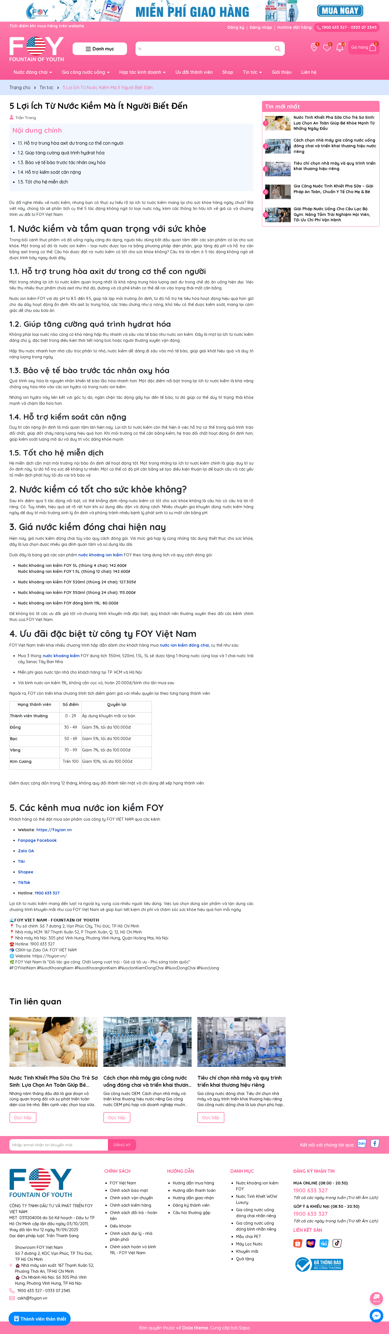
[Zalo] (362, 1143)
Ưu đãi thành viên (194, 72)
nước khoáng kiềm (61, 655)
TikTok (24, 882)
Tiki (21, 861)
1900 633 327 (47, 893)
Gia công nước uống (84, 72)
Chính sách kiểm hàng (130, 1205)
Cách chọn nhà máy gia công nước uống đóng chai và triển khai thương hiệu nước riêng (335, 146)
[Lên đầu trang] (376, 1282)
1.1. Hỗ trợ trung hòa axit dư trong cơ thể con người (70, 143)
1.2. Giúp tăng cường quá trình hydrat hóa (61, 153)
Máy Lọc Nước (249, 1244)
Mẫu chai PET (248, 1236)
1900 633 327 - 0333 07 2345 (349, 27)
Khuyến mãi (247, 1251)
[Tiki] (324, 1243)
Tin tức (251, 72)
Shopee (25, 872)
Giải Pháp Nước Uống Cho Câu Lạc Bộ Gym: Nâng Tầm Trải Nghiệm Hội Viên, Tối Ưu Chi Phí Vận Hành (332, 214)
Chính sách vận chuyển (131, 1197)
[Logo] (36, 48)
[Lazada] (311, 1243)
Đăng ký (236, 27)
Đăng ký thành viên (191, 1205)
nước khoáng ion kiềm (100, 554)
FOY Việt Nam (123, 1183)
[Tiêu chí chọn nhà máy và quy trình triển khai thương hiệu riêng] (278, 168)
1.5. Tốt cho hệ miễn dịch (43, 182)
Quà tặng (245, 1258)
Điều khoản (120, 1226)
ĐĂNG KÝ (122, 1144)
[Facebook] (375, 1143)
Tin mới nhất (282, 106)
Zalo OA (26, 850)
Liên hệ (308, 72)
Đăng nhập (261, 27)
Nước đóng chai (31, 72)
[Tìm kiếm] (277, 48)
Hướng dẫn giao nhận (193, 1197)
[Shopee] (297, 1243)
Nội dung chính (37, 130)
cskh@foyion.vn (32, 1298)
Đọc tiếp (23, 1117)
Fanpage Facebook (37, 840)
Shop (227, 72)
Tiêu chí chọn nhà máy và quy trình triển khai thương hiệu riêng (335, 165)
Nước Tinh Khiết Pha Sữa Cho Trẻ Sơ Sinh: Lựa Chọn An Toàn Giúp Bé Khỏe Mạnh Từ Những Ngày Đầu (334, 123)
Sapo (244, 1328)
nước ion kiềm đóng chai (184, 645)
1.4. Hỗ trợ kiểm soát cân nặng (49, 172)
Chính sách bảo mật (129, 1190)
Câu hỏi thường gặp (191, 1212)
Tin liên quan (35, 1001)
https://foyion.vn (53, 829)
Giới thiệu (282, 72)
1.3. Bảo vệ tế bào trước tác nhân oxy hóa (61, 162)
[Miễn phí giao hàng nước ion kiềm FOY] (194, 10)
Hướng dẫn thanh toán (194, 1190)
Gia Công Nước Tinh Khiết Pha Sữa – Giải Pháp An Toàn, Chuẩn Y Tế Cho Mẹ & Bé (333, 188)
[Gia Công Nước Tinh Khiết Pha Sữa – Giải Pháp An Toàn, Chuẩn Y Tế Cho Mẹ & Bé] (278, 192)
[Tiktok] (337, 1243)
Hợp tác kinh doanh (140, 72)
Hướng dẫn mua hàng (193, 1183)
